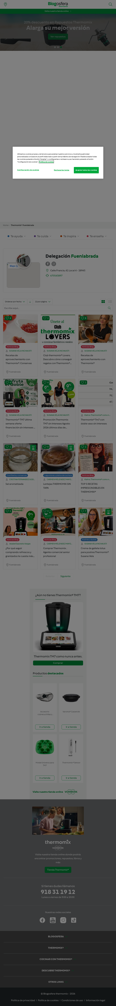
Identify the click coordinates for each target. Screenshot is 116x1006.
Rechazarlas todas (61, 170)
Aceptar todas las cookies (86, 170)
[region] (58, 163)
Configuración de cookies (28, 170)
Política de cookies (46, 162)
